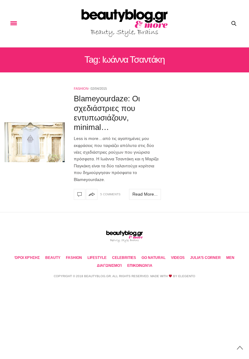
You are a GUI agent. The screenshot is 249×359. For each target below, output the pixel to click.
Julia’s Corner (205, 258)
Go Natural (153, 258)
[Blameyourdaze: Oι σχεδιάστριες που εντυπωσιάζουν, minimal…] (35, 142)
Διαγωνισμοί (109, 265)
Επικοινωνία (139, 265)
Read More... (145, 194)
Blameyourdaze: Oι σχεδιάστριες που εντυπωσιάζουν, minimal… (107, 113)
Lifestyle (97, 258)
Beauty (52, 258)
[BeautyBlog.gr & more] (124, 23)
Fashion (81, 88)
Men (230, 258)
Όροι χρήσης (27, 258)
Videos (178, 258)
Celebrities (124, 258)
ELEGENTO (186, 276)
